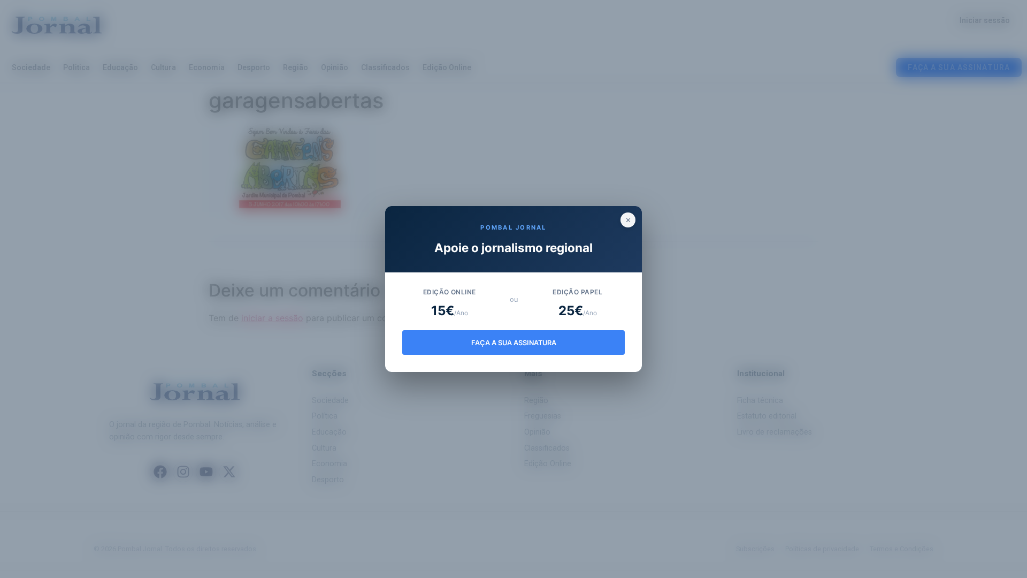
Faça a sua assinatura (513, 343)
